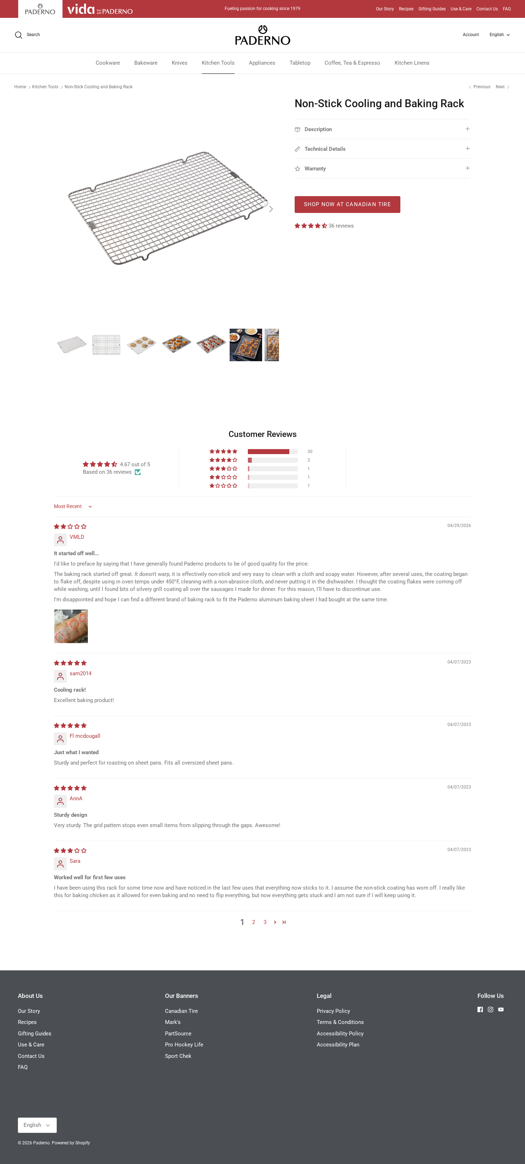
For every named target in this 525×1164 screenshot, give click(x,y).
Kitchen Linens (412, 63)
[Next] (271, 209)
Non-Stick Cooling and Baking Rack (98, 86)
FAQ (507, 8)
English (497, 34)
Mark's (173, 1022)
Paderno (41, 1142)
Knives (180, 63)
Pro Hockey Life (184, 1044)
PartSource (178, 1033)
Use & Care (461, 8)
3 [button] (265, 922)
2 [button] (253, 922)
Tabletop (300, 63)
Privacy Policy (333, 1011)
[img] (70, 526)
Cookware (108, 63)
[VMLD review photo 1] (71, 626)
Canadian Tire (181, 1011)
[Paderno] (262, 35)
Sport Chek (178, 1056)
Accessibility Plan (338, 1044)
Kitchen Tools (218, 63)
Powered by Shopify (71, 1142)
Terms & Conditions (340, 1022)
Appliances (262, 63)
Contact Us (487, 8)
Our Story (385, 8)
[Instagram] (490, 1009)
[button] (312, 226)
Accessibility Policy (340, 1033)
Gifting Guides (432, 8)
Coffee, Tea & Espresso (352, 63)
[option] (167, 209)
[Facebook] (480, 1009)
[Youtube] (501, 1009)
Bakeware (146, 63)
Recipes (406, 8)
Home (20, 86)
